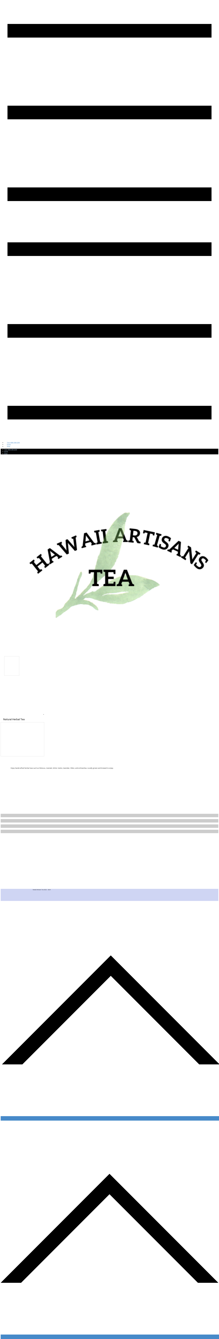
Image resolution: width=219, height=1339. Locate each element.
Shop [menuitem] (8, 446)
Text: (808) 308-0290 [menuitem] (13, 443)
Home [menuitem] (9, 444)
